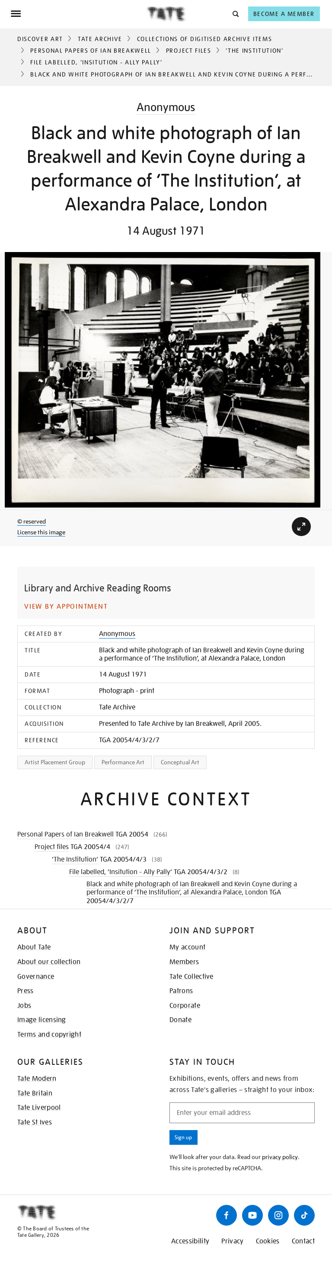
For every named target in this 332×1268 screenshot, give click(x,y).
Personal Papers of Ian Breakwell (90, 50)
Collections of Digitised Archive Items (204, 39)
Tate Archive (100, 39)
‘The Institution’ (255, 50)
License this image (41, 532)
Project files (188, 50)
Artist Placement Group (55, 762)
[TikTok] (304, 1215)
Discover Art (40, 39)
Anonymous (166, 107)
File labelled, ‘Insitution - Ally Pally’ (96, 62)
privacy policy (280, 1157)
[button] (235, 13)
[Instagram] (278, 1215)
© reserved (31, 521)
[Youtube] (252, 1215)
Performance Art (123, 762)
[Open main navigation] (78, 14)
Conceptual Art (180, 762)
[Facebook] (226, 1215)
